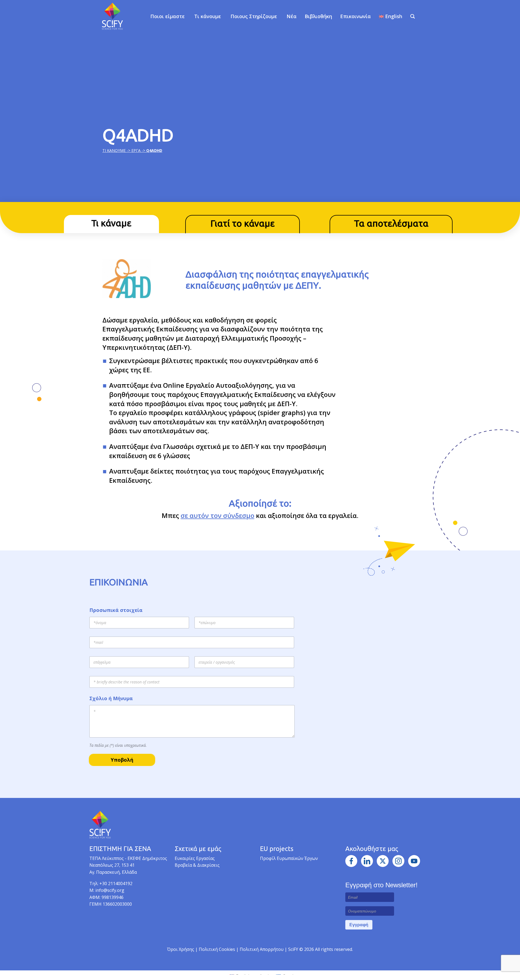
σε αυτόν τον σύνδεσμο (217, 515)
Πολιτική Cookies (217, 949)
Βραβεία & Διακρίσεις (197, 865)
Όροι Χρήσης (180, 949)
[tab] (111, 224)
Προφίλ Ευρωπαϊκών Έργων (289, 858)
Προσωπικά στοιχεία (115, 610)
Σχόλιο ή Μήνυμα (111, 698)
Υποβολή (122, 759)
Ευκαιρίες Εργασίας (195, 858)
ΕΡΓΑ (136, 150)
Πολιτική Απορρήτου (262, 949)
